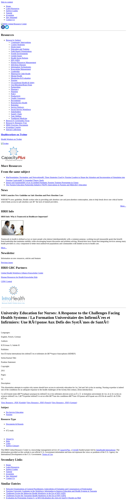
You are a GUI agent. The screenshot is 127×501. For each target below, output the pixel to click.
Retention (14, 105)
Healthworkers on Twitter (14, 134)
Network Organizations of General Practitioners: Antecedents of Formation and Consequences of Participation (49, 489)
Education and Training (20, 49)
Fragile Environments (19, 54)
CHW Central (6, 281)
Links (8, 443)
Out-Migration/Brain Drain (21, 85)
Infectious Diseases (18, 65)
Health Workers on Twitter (11, 139)
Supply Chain (16, 114)
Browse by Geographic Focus (17, 121)
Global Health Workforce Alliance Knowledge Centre (22, 273)
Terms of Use (47, 454)
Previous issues (7, 262)
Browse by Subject (13, 40)
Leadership (15, 71)
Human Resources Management (23, 62)
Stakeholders (16, 112)
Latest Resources (12, 467)
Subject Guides (12, 469)
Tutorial (9, 472)
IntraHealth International (105, 450)
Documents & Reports (14, 424)
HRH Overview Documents (17, 125)
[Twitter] (5, 143)
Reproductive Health (19, 103)
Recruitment (15, 100)
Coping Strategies (18, 45)
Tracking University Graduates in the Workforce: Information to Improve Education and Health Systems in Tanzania (51, 491)
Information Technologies (21, 67)
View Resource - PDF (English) (13, 403)
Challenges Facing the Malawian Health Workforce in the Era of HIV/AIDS (36, 493)
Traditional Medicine (19, 118)
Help (8, 441)
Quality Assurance (18, 98)
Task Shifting (16, 116)
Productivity (15, 96)
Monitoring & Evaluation (21, 78)
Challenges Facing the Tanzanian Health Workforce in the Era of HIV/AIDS (36, 496)
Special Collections (13, 130)
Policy (13, 94)
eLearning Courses (13, 127)
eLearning (10, 474)
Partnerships (15, 87)
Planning (14, 92)
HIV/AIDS (15, 60)
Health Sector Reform (19, 58)
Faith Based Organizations (21, 51)
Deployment (16, 47)
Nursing (14, 80)
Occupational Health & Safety (22, 83)
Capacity (65, 450)
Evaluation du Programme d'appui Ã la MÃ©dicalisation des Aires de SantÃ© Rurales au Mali (43, 498)
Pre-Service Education (14, 412)
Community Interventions (21, 42)
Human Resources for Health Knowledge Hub (19, 277)
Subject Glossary (12, 446)
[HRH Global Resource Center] (14, 24)
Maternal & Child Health (20, 74)
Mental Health (16, 76)
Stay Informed (11, 476)
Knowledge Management (21, 69)
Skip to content (7, 2)
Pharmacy (15, 89)
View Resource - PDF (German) (64, 403)
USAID (75, 450)
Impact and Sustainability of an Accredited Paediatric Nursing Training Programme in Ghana (42, 183)
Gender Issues (16, 56)
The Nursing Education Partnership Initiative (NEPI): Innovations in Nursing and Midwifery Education (46, 185)
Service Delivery (17, 107)
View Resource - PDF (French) (39, 403)
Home (8, 465)
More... (123, 206)
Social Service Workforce (21, 109)
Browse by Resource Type (16, 123)
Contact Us (10, 478)
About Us (10, 439)
